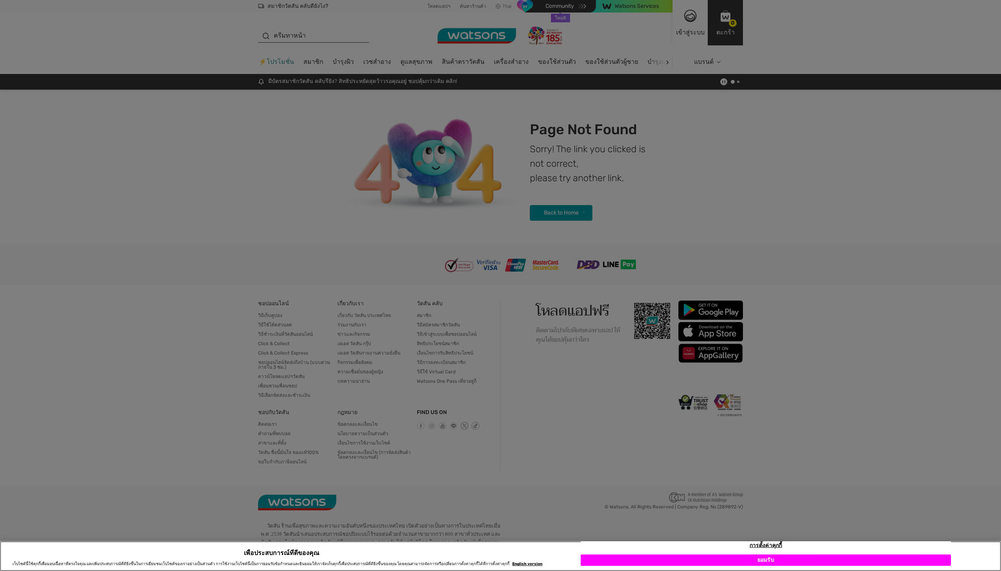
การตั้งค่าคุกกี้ (766, 545)
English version (527, 564)
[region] (500, 556)
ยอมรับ (765, 560)
